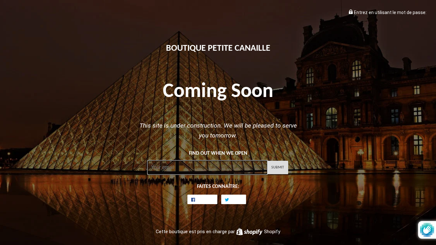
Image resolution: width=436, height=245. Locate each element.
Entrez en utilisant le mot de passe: (389, 12)
